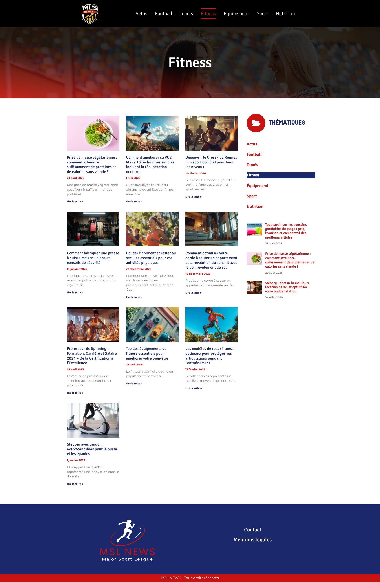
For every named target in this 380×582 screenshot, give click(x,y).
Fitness (208, 14)
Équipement (236, 14)
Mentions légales (253, 539)
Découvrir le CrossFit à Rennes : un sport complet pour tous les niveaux (211, 162)
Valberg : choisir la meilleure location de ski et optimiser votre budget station (287, 287)
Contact (252, 529)
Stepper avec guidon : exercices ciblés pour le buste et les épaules (92, 449)
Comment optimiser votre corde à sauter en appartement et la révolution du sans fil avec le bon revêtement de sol (211, 260)
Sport (262, 14)
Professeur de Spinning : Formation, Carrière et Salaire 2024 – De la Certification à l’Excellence (92, 355)
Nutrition (285, 14)
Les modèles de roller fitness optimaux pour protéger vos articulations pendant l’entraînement (209, 355)
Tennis (186, 14)
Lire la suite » (75, 201)
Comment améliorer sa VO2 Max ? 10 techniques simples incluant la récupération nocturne (150, 164)
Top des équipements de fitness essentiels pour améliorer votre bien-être (147, 353)
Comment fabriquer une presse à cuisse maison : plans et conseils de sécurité (93, 258)
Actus (141, 14)
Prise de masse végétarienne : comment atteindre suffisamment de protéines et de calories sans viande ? (92, 164)
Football (163, 14)
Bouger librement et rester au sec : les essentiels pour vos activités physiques (151, 258)
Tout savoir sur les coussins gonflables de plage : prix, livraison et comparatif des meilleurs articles (286, 231)
